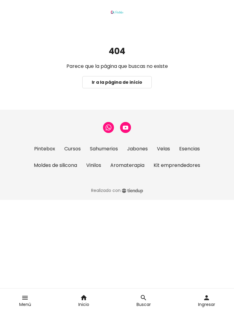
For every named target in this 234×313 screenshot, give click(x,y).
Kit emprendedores (177, 165)
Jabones (137, 148)
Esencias (189, 148)
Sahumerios (104, 148)
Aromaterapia (127, 165)
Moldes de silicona (55, 165)
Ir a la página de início (117, 82)
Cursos (72, 148)
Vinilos (93, 165)
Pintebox (44, 148)
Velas (163, 148)
